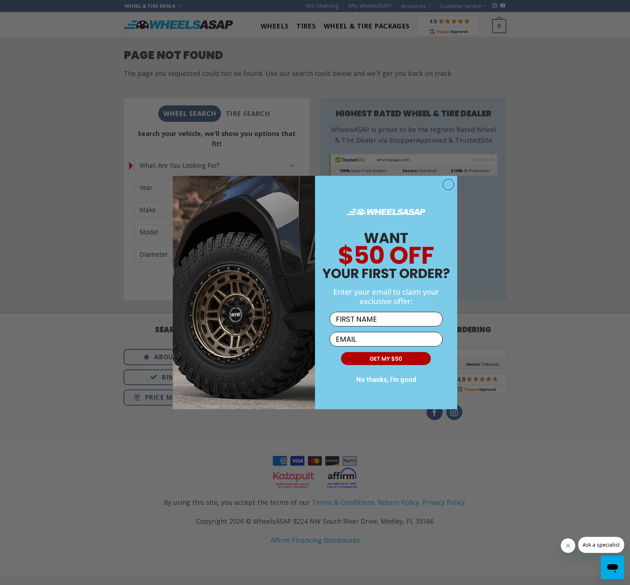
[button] (386, 358)
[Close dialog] (448, 184)
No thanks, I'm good (386, 379)
